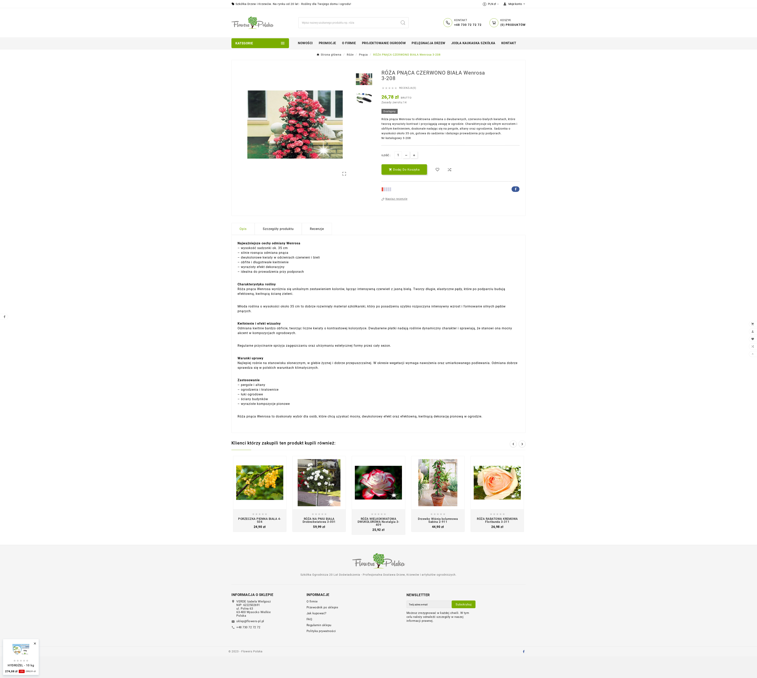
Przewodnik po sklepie (322, 607)
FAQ (309, 619)
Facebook (515, 189)
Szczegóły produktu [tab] (278, 229)
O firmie (312, 601)
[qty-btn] (414, 154)
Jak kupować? (316, 613)
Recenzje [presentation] (317, 229)
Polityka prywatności (321, 631)
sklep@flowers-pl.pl (250, 621)
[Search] (403, 23)
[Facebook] (524, 651)
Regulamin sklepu (319, 625)
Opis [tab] (243, 229)
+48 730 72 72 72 (248, 627)
